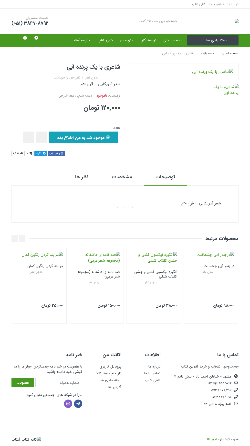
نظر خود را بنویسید (67, 77)
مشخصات (122, 177)
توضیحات (165, 177)
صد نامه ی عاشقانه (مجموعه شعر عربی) (98, 274)
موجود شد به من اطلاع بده (81, 137)
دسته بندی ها (216, 40)
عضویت (23, 382)
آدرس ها (114, 387)
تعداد (116, 127)
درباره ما (233, 4)
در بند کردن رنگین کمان (45, 266)
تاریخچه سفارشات (107, 373)
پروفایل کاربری (110, 366)
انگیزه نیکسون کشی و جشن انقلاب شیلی (156, 274)
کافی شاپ (199, 4)
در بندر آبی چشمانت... (217, 266)
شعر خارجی (66, 95)
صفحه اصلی (230, 53)
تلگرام (39, 154)
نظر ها (81, 177)
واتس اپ (55, 154)
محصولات (207, 53)
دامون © (213, 439)
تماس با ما (216, 4)
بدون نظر (91, 77)
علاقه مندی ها (110, 380)
